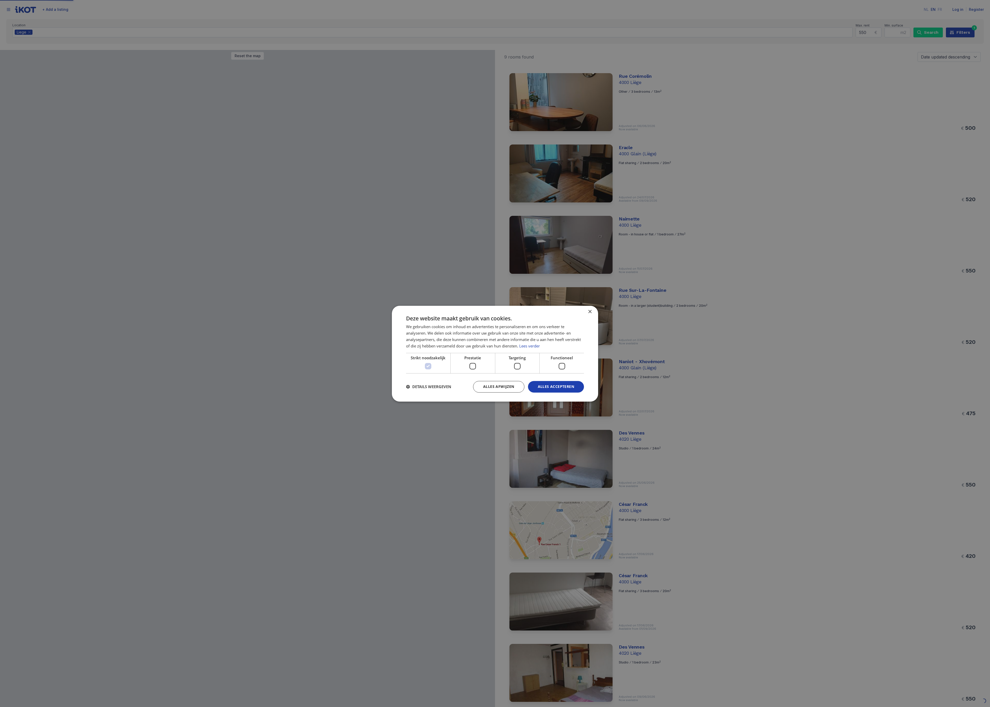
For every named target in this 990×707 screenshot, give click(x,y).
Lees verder (529, 345)
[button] (428, 386)
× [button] (590, 312)
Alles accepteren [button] (556, 386)
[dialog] (495, 354)
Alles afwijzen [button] (498, 386)
